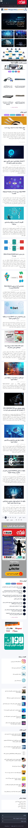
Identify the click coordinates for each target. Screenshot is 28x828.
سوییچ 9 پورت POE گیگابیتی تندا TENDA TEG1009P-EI (20, 103)
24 (10, 517)
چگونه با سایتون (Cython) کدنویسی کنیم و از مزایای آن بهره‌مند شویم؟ (14, 471)
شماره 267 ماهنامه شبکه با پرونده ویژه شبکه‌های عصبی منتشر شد (14, 346)
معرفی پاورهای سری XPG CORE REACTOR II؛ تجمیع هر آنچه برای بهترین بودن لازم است (14, 409)
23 (12, 517)
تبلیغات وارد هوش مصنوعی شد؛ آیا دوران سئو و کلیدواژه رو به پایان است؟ (14, 24)
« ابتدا (24, 517)
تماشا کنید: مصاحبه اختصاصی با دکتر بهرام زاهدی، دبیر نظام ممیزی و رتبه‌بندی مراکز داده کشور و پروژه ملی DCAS (12, 596)
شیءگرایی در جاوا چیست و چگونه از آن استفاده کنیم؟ (14, 378)
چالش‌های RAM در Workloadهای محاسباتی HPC (12, 753)
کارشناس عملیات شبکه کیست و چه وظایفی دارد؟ (12, 791)
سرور (7, 826)
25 (8, 517)
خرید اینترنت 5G (22, 805)
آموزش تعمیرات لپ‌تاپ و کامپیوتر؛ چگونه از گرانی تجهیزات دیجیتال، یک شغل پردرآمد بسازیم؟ (12, 760)
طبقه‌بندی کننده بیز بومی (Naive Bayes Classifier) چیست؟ (14, 287)
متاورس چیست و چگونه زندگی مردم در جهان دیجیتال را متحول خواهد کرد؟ (13, 723)
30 (16, 520)
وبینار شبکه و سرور (18, 680)
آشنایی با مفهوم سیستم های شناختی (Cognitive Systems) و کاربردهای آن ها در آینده (14, 614)
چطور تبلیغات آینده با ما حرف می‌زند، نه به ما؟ (13, 772)
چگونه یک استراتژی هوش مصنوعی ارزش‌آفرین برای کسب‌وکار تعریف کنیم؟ (14, 502)
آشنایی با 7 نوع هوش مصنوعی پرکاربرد (15, 606)
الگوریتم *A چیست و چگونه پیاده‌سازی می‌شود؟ (14, 223)
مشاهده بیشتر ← (14, 107)
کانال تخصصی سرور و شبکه (16, 668)
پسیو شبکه (23, 808)
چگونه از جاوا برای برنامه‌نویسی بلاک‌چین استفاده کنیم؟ (14, 441)
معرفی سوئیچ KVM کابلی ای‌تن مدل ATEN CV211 (8, 86)
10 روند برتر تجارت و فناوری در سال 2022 (14, 698)
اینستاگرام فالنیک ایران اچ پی (16, 661)
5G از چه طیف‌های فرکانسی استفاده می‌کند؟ (20, 45)
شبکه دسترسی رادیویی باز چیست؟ (7, 45)
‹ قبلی (20, 517)
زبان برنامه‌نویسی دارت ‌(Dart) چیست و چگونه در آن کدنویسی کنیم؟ (14, 317)
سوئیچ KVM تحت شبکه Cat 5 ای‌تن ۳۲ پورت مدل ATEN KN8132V (8, 103)
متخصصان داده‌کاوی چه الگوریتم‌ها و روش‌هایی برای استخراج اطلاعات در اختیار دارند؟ (13, 610)
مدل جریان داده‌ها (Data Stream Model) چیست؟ (14, 255)
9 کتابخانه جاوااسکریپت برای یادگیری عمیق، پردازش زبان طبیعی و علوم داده (14, 162)
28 (21, 520)
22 (15, 517)
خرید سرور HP (22, 803)
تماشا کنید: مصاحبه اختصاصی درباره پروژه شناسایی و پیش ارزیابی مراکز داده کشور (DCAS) (12, 603)
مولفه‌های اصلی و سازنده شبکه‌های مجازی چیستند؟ (7, 36)
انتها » (7, 520)
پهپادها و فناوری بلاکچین (18, 598)
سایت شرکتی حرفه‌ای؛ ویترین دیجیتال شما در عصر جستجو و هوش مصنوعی (12, 747)
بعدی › (11, 520)
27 (3, 517)
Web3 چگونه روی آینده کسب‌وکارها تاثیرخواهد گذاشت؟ (14, 192)
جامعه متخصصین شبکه (17, 674)
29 (18, 520)
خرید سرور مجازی (22, 806)
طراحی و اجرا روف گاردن (20, 801)
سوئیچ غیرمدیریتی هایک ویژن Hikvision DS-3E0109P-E (20, 86)
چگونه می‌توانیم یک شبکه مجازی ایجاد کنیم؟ (18, 60)
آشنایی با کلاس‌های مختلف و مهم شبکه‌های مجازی (20, 36)
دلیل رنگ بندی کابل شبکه (16, 766)
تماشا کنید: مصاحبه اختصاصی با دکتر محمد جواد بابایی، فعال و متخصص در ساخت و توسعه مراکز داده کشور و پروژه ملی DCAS (12, 592)
